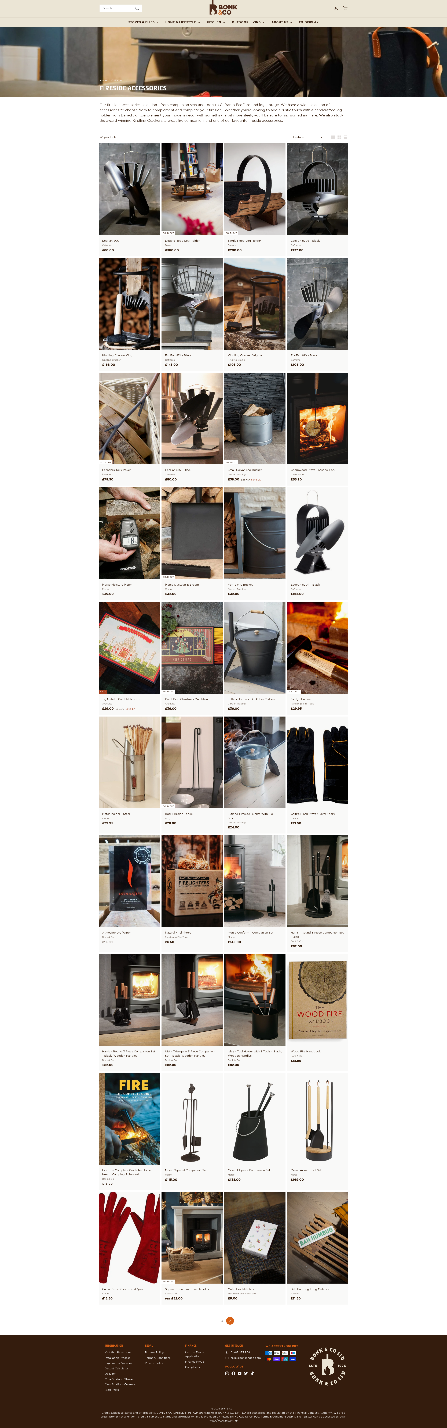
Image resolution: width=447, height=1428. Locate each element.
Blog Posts (112, 1390)
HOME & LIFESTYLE (181, 22)
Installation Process (117, 1358)
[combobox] (121, 8)
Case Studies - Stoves (119, 1379)
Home (103, 80)
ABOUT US (280, 22)
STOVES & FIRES (142, 22)
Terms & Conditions (157, 1358)
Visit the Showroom (118, 1352)
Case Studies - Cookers (120, 1384)
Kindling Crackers (147, 120)
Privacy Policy (154, 1363)
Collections (118, 80)
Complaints (192, 1367)
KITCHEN (214, 22)
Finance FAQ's (194, 1362)
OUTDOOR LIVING (247, 22)
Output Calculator (116, 1368)
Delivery (110, 1374)
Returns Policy (154, 1352)
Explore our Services (118, 1363)
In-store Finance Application (195, 1354)
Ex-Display (309, 22)
